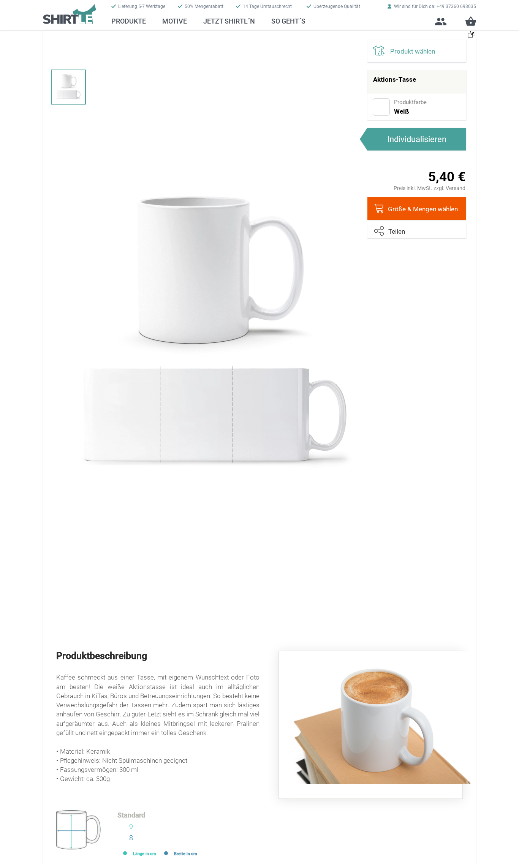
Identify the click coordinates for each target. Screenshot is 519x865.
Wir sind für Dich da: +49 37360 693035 (435, 6)
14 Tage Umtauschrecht (267, 6)
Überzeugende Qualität (336, 6)
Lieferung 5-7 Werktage (141, 6)
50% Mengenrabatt (204, 6)
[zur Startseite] (69, 12)
